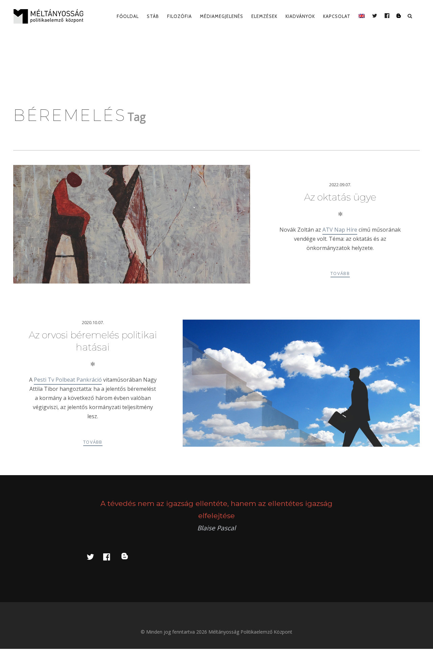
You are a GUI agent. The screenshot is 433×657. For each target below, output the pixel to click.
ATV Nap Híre (339, 229)
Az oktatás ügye (340, 197)
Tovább (340, 273)
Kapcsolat (336, 16)
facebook (111, 556)
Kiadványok (300, 16)
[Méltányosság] (51, 16)
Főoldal (128, 16)
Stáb (153, 16)
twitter (94, 556)
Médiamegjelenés (221, 16)
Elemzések (264, 16)
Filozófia (179, 16)
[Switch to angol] (362, 16)
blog (128, 556)
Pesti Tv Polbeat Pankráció (68, 379)
